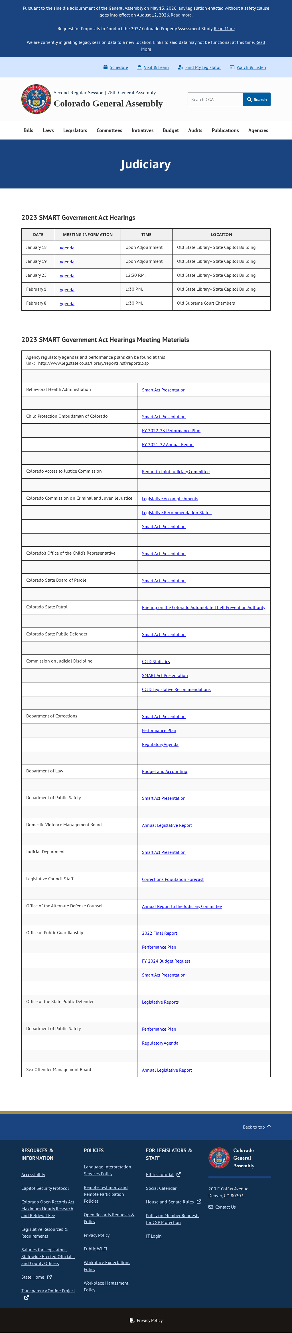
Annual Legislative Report (167, 825)
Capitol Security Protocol (45, 1188)
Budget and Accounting (164, 771)
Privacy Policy (97, 1235)
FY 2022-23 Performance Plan (171, 430)
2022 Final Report (159, 933)
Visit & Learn (156, 67)
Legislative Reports (160, 1002)
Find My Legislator (203, 67)
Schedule (119, 67)
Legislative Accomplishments (170, 498)
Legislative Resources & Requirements (44, 1232)
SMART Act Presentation (165, 675)
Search (260, 99)
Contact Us (225, 1207)
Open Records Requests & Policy (109, 1218)
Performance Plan (159, 730)
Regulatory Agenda (160, 744)
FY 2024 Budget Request (166, 961)
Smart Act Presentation (164, 390)
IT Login (154, 1236)
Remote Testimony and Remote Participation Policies (106, 1194)
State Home (32, 1277)
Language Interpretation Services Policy (107, 1170)
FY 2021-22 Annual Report (168, 444)
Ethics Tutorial (160, 1174)
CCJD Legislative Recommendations (176, 689)
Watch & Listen (251, 67)
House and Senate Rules (170, 1202)
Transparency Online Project (48, 1290)
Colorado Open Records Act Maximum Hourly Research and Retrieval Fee (47, 1208)
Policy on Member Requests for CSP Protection (172, 1219)
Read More (224, 28)
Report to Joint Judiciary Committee (176, 471)
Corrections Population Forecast (173, 879)
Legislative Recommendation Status (177, 512)
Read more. (181, 15)
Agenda (67, 248)
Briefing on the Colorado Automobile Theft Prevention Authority (203, 607)
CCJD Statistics (156, 661)
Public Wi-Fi (95, 1249)
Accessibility (33, 1174)
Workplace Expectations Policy (107, 1266)
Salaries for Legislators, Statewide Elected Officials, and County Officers (48, 1256)
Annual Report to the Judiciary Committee (182, 906)
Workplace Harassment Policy (106, 1286)
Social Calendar (161, 1188)
